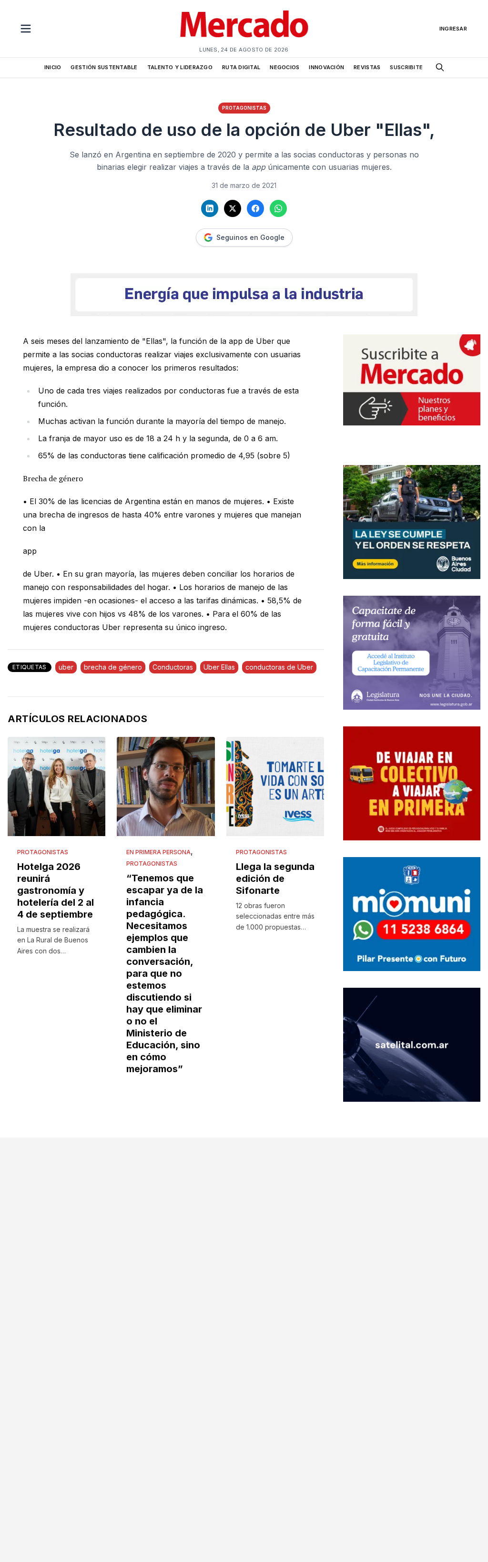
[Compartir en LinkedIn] (209, 208)
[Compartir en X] (232, 208)
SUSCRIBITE (406, 67)
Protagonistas (244, 108)
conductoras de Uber (279, 667)
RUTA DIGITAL (241, 67)
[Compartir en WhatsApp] (278, 208)
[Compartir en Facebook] (255, 208)
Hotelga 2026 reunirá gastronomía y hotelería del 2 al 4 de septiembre (55, 890)
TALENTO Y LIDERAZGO (180, 67)
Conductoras (172, 667)
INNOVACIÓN (326, 67)
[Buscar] (439, 67)
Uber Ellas (219, 667)
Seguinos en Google (250, 237)
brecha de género (113, 667)
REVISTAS (367, 67)
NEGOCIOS (284, 67)
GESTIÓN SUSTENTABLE (104, 67)
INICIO (52, 67)
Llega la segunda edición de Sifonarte (275, 878)
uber (66, 667)
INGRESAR (453, 28)
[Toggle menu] (25, 28)
